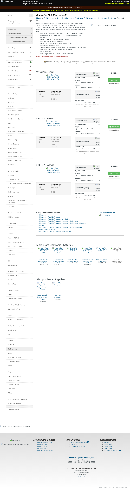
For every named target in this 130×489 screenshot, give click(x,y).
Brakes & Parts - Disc (15, 152)
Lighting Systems (13, 290)
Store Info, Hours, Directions (82, 477)
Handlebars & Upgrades (16, 271)
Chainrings (11, 188)
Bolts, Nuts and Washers (16, 131)
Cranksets (11, 206)
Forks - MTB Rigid (14, 238)
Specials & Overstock (15, 71)
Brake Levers (12, 148)
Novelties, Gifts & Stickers (16, 305)
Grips (9, 261)
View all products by (106, 213)
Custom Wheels (13, 79)
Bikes (9, 123)
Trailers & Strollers (14, 380)
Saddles (10, 340)
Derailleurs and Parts (14, 213)
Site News (74, 444)
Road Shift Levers (64, 18)
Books (10, 135)
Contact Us (11, 56)
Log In (25, 4)
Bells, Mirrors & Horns (15, 110)
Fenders (10, 234)
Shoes (10, 353)
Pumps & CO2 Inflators (15, 319)
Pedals (10, 315)
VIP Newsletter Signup (78, 446)
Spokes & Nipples (14, 361)
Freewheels (11, 254)
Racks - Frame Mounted (16, 326)
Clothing (10, 196)
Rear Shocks (12, 330)
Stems (10, 366)
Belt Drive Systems (14, 115)
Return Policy (41, 448)
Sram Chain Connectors (57, 296)
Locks (10, 294)
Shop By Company (14, 75)
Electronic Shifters (106, 18)
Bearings (11, 106)
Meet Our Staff (42, 444)
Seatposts (11, 345)
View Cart (116, 2)
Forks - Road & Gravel (15, 246)
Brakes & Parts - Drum (15, 156)
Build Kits (11, 165)
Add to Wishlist (114, 83)
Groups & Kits (12, 265)
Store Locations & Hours (16, 52)
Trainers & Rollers (13, 384)
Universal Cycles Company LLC (81, 458)
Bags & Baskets (13, 94)
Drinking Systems (13, 217)
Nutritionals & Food (14, 309)
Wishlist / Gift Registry (15, 62)
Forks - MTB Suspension (16, 242)
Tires (9, 372)
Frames (10, 250)
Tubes (10, 393)
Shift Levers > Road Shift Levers (49, 217)
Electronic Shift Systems (85, 18)
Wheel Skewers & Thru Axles (17, 399)
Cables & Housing (13, 171)
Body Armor (12, 127)
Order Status (33, 4)
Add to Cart (115, 80)
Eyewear (10, 227)
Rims (9, 334)
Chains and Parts (13, 192)
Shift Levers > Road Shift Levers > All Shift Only (54, 219)
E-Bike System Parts (14, 223)
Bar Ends (11, 98)
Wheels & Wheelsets (14, 403)
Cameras (11, 175)
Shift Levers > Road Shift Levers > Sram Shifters (54, 231)
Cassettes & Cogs (14, 179)
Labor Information (14, 409)
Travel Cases (12, 389)
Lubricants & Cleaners (15, 298)
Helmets (10, 280)
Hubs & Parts (12, 284)
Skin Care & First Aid (14, 357)
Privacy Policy (42, 446)
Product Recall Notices (45, 450)
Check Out (125, 2)
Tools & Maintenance (14, 376)
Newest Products (13, 67)
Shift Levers (12, 349)
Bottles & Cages (13, 140)
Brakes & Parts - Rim (14, 160)
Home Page (11, 48)
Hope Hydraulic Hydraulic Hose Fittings (42, 297)
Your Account (108, 446)
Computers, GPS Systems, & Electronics (17, 201)
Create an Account (45, 4)
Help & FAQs (108, 444)
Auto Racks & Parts (14, 87)
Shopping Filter (13, 21)
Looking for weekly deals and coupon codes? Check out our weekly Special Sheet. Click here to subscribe (65, 10)
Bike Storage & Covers (15, 119)
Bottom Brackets (13, 144)
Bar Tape (11, 102)
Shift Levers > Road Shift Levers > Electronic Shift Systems (58, 221)
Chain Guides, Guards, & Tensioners (19, 183)
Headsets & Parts (13, 275)
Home (39, 18)
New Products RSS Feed (79, 442)
